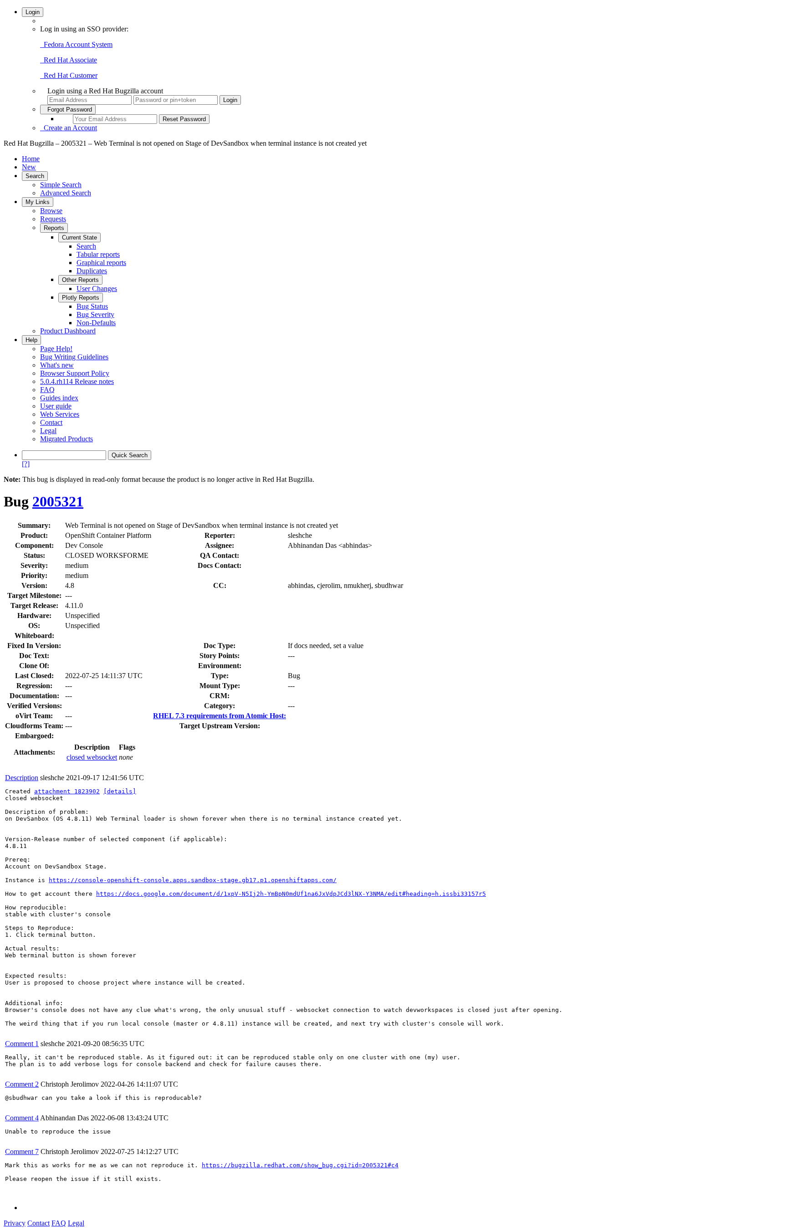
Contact (51, 422)
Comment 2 (22, 1084)
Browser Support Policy (74, 373)
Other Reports (80, 279)
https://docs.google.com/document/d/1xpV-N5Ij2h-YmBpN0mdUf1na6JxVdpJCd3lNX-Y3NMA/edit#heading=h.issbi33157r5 (291, 893)
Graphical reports (101, 262)
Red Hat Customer (68, 75)
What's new (57, 365)
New (29, 167)
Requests (53, 219)
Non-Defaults (96, 323)
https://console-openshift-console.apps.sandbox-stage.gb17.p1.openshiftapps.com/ (193, 880)
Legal (48, 430)
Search (35, 176)
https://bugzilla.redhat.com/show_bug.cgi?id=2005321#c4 (300, 1165)
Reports (54, 228)
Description (21, 778)
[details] (119, 791)
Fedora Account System (76, 44)
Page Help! (56, 348)
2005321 (57, 501)
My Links (38, 202)
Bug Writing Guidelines (74, 357)
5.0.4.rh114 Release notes (77, 381)
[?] (26, 464)
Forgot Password (68, 109)
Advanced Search (65, 193)
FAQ (47, 389)
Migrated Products (66, 439)
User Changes (97, 288)
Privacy (15, 1223)
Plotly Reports (80, 297)
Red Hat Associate (68, 60)
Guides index (59, 398)
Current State (79, 237)
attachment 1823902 (67, 791)
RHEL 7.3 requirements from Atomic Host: (219, 716)
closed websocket (91, 757)
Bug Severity (95, 314)
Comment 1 (22, 1043)
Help (31, 340)
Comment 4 (22, 1118)
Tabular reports (98, 254)
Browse (51, 211)
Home (31, 159)
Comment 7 (22, 1151)
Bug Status (92, 306)
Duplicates (92, 271)
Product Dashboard (68, 331)
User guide (56, 406)
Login (33, 12)
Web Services (59, 414)
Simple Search (61, 185)
